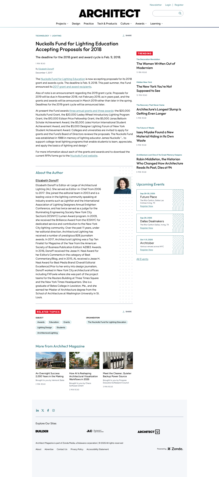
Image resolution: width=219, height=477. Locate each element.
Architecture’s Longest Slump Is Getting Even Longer (158, 111)
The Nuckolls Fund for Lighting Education (107, 322)
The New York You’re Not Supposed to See (154, 88)
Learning (155, 23)
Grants (66, 322)
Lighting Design (44, 327)
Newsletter (156, 4)
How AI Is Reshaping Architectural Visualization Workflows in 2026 (83, 376)
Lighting (56, 36)
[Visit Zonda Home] (170, 449)
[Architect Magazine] (109, 13)
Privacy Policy (77, 449)
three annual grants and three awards (91, 110)
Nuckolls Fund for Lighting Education (63, 79)
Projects (61, 23)
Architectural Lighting (47, 333)
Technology (42, 36)
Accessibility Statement (98, 449)
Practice (89, 23)
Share (129, 35)
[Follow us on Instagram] (53, 410)
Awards (139, 23)
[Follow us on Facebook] (48, 410)
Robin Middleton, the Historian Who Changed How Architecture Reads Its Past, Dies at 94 (159, 163)
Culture (125, 23)
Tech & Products (107, 23)
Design (76, 23)
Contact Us (62, 449)
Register (179, 4)
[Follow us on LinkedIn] (37, 410)
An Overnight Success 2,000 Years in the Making (49, 375)
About (38, 449)
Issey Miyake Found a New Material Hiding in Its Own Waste (155, 136)
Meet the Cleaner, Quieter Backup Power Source (117, 375)
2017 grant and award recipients (72, 86)
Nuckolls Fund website (83, 155)
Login (168, 4)
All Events (142, 259)
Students (61, 327)
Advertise (49, 449)
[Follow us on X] (43, 410)
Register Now (146, 206)
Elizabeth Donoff (46, 69)
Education (54, 322)
